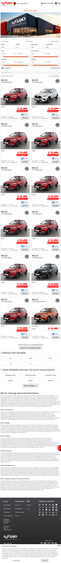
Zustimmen (44, 560)
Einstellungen (16, 560)
